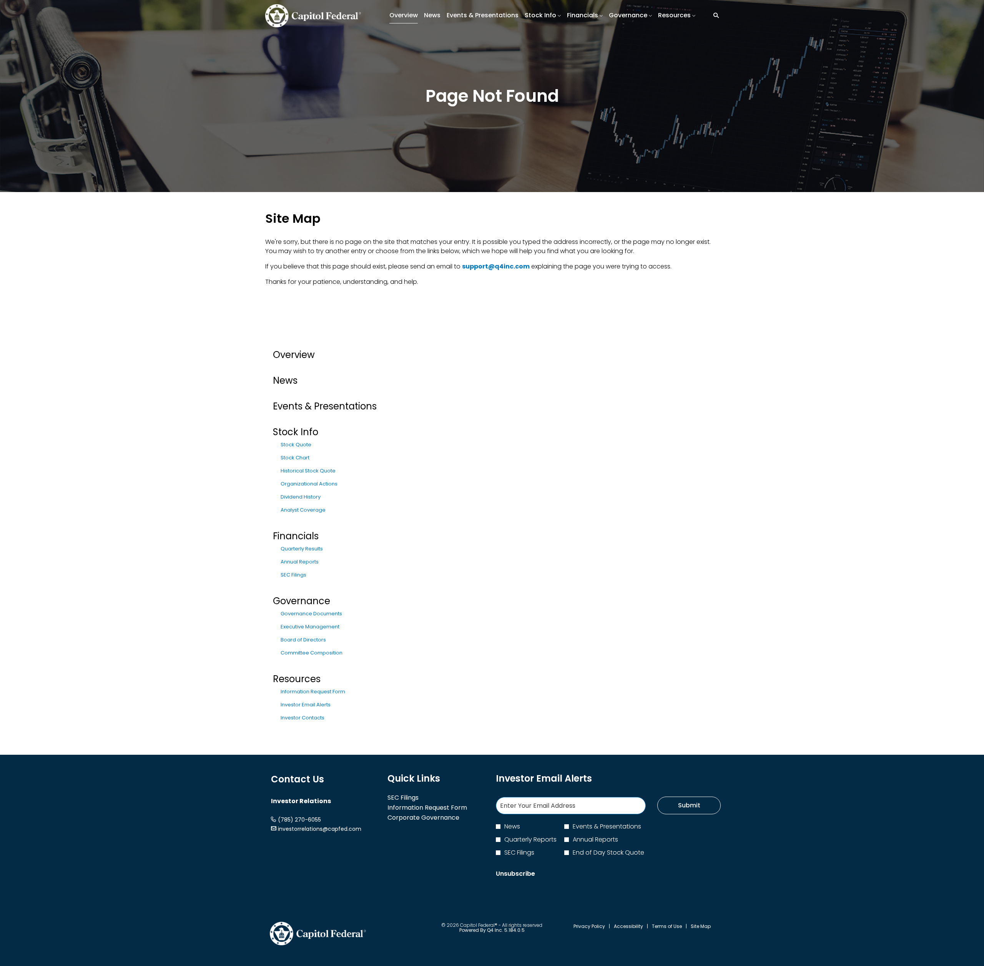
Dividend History (301, 496)
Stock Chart (295, 457)
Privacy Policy (589, 926)
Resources (297, 679)
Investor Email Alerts (306, 704)
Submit (689, 805)
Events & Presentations (325, 406)
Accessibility (628, 926)
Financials (296, 536)
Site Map (701, 926)
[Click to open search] (714, 15)
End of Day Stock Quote (608, 852)
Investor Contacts (302, 717)
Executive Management (310, 626)
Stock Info (295, 432)
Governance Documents (311, 613)
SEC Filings (293, 574)
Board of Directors (303, 639)
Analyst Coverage (303, 510)
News (285, 380)
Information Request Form (313, 691)
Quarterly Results (302, 548)
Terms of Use (667, 926)
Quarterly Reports (530, 839)
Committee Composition (311, 652)
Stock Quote (296, 444)
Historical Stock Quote (308, 470)
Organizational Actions (309, 483)
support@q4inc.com (496, 266)
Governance (301, 601)
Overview (294, 354)
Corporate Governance (434, 818)
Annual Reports (300, 561)
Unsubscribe (515, 873)
